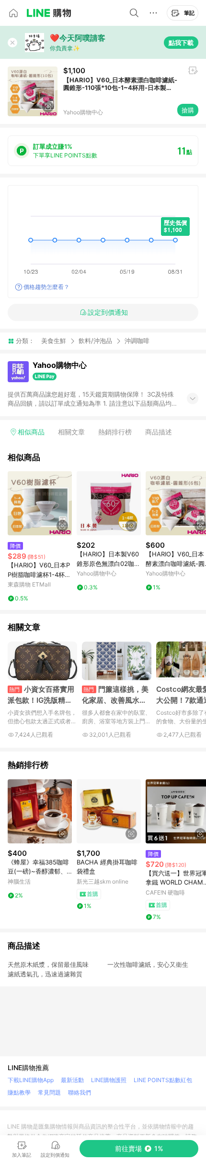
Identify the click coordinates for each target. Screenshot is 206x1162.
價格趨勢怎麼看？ (46, 286)
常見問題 (49, 1092)
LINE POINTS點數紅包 (163, 1080)
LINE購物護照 (108, 1080)
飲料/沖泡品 (95, 340)
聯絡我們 (79, 1092)
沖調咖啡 (137, 340)
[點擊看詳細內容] (40, 503)
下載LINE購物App (31, 1080)
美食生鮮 (53, 340)
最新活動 (72, 1080)
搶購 (188, 110)
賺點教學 (19, 1092)
